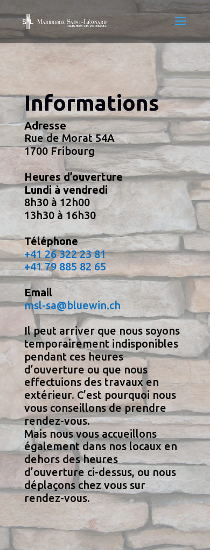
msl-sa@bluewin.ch (72, 305)
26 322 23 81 (74, 254)
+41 (33, 254)
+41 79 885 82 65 (65, 266)
